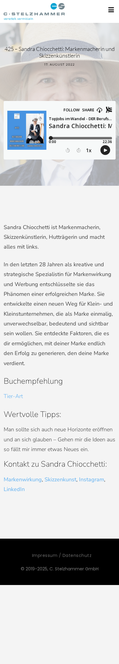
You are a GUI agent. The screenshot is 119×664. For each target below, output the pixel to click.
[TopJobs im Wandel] (34, 11)
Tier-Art (13, 396)
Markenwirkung (23, 479)
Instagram (91, 479)
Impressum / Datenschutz (62, 555)
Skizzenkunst (60, 479)
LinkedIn (14, 489)
